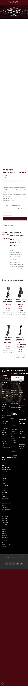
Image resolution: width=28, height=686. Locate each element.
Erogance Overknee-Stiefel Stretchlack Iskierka (21, 342)
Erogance (18, 239)
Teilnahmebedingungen (16, 407)
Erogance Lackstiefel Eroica (7, 302)
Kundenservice (14, 401)
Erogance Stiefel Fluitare (8, 340)
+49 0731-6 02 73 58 (15, 1)
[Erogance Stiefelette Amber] (20, 287)
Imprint (12, 418)
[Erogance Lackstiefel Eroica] (7, 287)
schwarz (18, 245)
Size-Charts (13, 451)
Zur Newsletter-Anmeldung (22, 397)
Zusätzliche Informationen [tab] (5, 233)
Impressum (13, 383)
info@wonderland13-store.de (14, 2)
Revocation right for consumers (13, 436)
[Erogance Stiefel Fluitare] (7, 325)
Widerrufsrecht (14, 394)
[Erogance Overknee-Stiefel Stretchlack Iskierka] (20, 325)
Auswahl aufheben (22, 208)
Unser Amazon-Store (21, 379)
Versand (6, 179)
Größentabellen (14, 403)
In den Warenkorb (15, 219)
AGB (12, 396)
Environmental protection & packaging (22, 444)
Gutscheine (22, 412)
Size (7, 205)
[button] (2, 683)
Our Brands (22, 437)
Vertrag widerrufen (17, 378)
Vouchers (21, 448)
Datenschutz (14, 386)
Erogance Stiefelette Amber (20, 302)
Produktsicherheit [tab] (5, 238)
